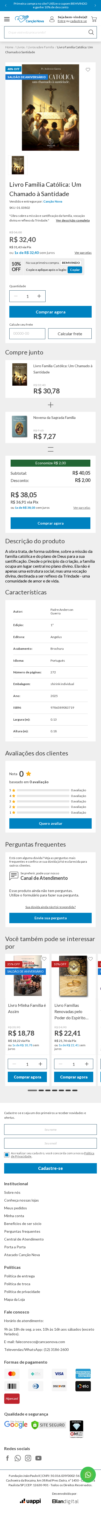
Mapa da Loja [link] (14, 1299)
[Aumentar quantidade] (39, 296)
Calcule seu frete (21, 324)
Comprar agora (51, 311)
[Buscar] (91, 32)
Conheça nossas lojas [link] (21, 1200)
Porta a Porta (15, 1247)
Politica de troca (17, 1284)
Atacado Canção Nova (22, 1254)
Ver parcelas (83, 252)
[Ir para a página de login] (52, 19)
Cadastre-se (50, 1168)
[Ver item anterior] (5, 5)
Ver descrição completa (73, 220)
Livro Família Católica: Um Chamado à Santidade (62, 369)
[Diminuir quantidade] (16, 296)
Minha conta (14, 1216)
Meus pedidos (15, 1208)
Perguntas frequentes (22, 1231)
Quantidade (17, 286)
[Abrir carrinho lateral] (94, 19)
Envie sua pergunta (50, 918)
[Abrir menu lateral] (7, 19)
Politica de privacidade (22, 1291)
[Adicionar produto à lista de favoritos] (88, 69)
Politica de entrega (19, 1276)
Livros (21, 47)
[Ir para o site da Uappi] (30, 1501)
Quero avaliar (50, 823)
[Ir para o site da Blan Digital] (65, 1502)
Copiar (75, 270)
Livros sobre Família (41, 47)
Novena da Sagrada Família (54, 417)
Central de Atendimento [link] (24, 1239)
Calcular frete (70, 333)
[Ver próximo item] (95, 5)
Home (9, 47)
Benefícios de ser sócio (22, 1223)
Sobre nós (12, 1192)
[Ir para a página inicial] (29, 19)
